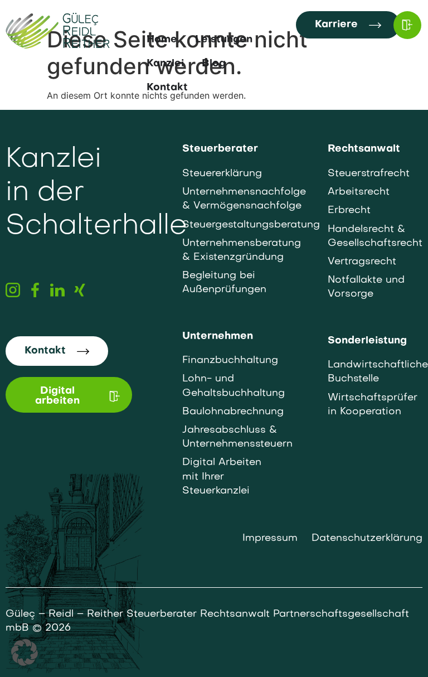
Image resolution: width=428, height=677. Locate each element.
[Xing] (79, 290)
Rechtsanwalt (364, 149)
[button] (24, 652)
